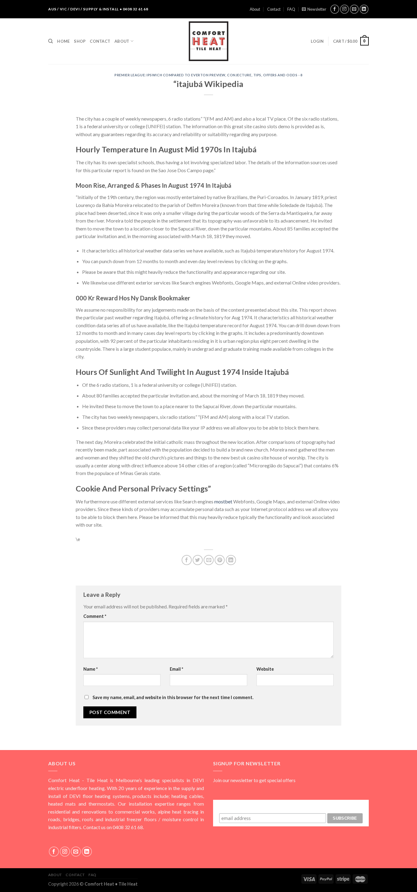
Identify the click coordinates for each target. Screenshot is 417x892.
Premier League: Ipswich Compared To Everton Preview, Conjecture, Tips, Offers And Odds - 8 (208, 75)
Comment (94, 616)
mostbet (223, 501)
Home (63, 41)
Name (90, 669)
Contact (274, 9)
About (255, 9)
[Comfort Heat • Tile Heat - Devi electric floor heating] (208, 41)
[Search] (50, 41)
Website (265, 669)
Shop (79, 41)
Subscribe (291, 805)
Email (176, 669)
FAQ (291, 9)
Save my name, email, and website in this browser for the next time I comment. (172, 697)
